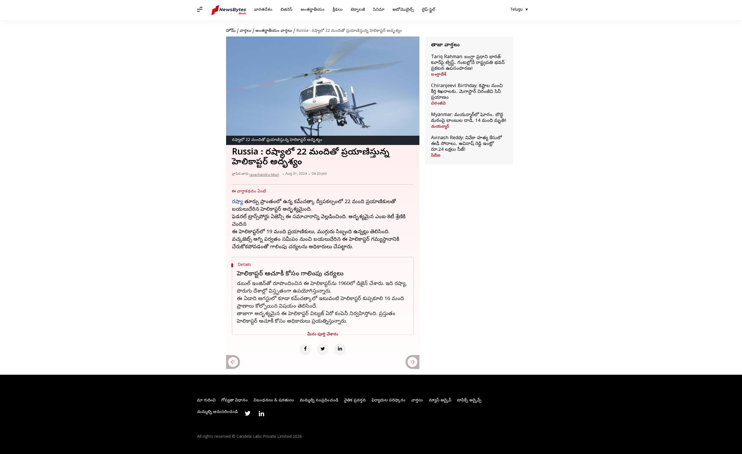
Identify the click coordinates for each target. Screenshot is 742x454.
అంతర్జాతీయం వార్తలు (273, 31)
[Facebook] (305, 349)
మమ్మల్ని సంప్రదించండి (319, 400)
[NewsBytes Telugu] (228, 10)
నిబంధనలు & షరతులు (274, 400)
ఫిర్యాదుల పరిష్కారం (388, 400)
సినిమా (378, 10)
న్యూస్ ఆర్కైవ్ (440, 400)
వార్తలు (245, 31)
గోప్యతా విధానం (234, 400)
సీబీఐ (435, 156)
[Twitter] (322, 349)
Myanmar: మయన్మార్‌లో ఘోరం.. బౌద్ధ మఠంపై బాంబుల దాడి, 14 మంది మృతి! (468, 118)
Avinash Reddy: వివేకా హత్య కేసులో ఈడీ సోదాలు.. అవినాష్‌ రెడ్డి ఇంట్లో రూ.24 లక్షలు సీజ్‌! (466, 144)
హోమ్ (231, 31)
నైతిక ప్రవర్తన (355, 400)
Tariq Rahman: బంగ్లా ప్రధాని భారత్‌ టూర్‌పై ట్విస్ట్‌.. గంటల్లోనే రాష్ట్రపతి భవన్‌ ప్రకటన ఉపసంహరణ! (468, 63)
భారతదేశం (263, 10)
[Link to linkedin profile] (261, 413)
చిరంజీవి (438, 103)
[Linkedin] (340, 349)
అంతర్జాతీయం (313, 10)
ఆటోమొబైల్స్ (403, 10)
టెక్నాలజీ (358, 10)
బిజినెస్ (286, 10)
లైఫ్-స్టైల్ (428, 10)
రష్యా (237, 202)
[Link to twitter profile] (247, 413)
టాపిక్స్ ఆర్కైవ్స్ (469, 400)
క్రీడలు (338, 10)
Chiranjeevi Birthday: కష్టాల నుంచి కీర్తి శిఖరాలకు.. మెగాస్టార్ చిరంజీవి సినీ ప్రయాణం (467, 92)
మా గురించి (206, 400)
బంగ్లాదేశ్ (438, 75)
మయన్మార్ (440, 127)
